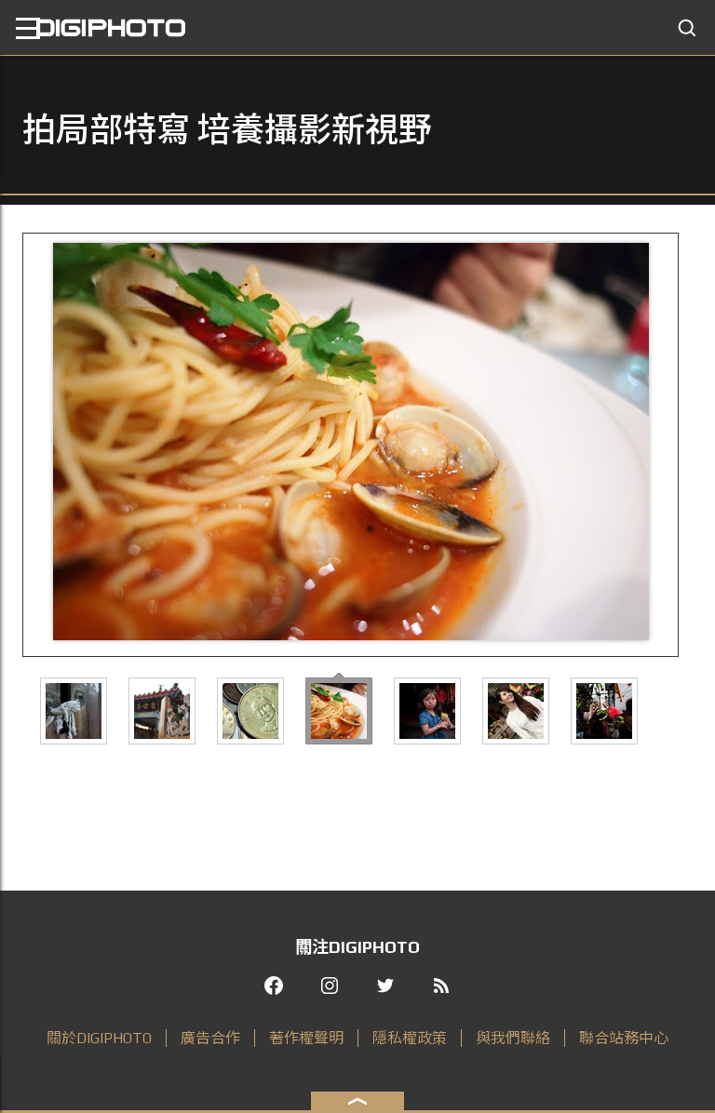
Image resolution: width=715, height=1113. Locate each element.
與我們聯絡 (513, 1038)
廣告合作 (210, 1038)
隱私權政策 (409, 1038)
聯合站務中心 (623, 1038)
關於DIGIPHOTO (99, 1038)
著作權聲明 (306, 1038)
